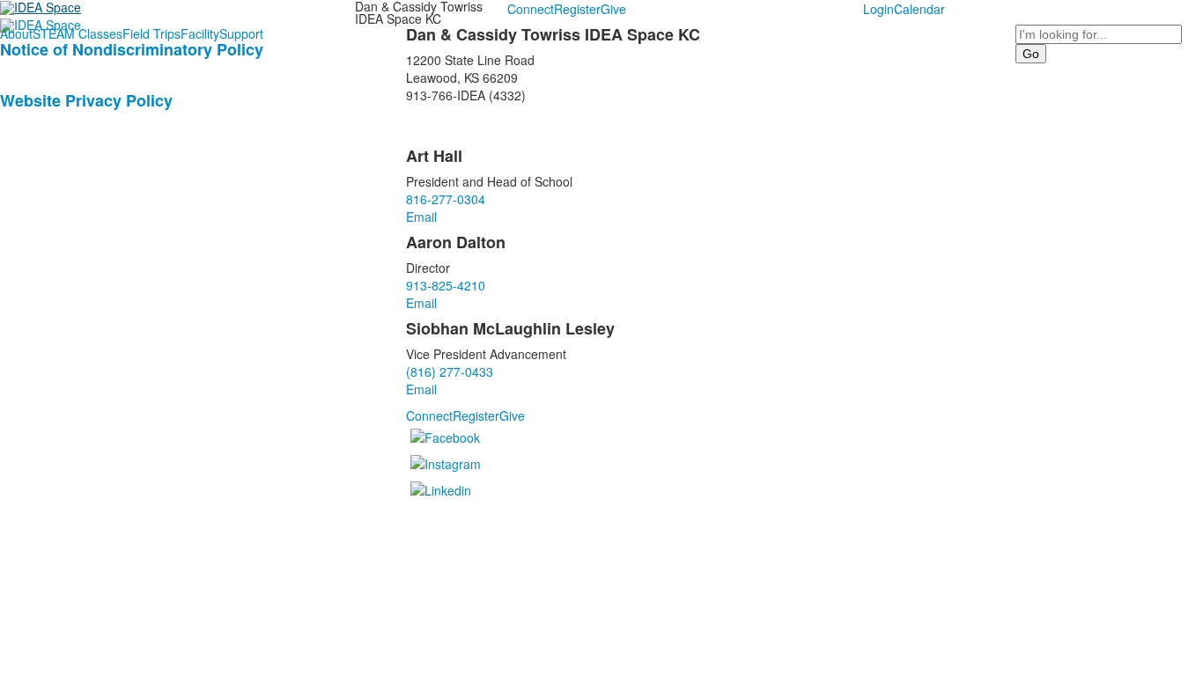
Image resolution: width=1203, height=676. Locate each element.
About (16, 33)
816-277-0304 (445, 199)
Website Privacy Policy (86, 100)
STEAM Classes (77, 33)
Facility (200, 33)
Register (577, 9)
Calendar (919, 9)
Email (421, 216)
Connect (530, 9)
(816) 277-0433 (449, 371)
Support (241, 33)
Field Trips (151, 33)
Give (613, 9)
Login (878, 9)
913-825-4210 (445, 285)
